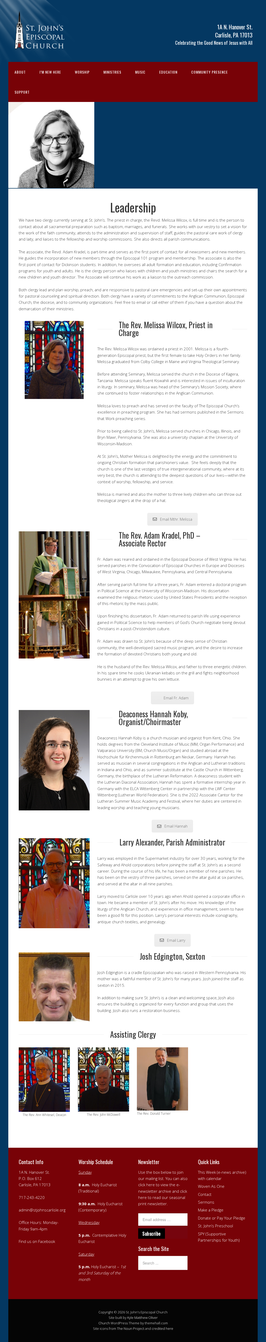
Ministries (112, 72)
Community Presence (209, 72)
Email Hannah (176, 826)
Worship (82, 72)
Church (104, 1323)
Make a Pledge (210, 1209)
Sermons (206, 1202)
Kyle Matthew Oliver (142, 1317)
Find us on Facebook (37, 1241)
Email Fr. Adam (176, 697)
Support (22, 92)
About (20, 72)
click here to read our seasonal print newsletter (162, 1197)
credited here (162, 1328)
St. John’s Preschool (215, 1225)
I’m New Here (50, 72)
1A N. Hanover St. (34, 1172)
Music (140, 72)
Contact (204, 1194)
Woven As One (211, 1186)
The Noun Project (130, 1328)
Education (168, 72)
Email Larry (176, 940)
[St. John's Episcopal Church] (39, 46)
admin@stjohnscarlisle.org (42, 1209)
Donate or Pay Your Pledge (221, 1218)
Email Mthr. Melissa (176, 519)
